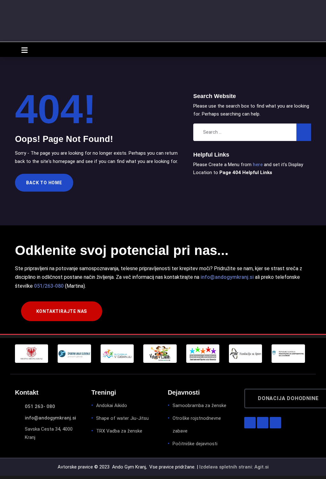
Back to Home (44, 182)
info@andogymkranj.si (227, 277)
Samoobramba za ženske (199, 405)
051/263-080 (49, 286)
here (258, 164)
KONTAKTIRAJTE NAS (61, 311)
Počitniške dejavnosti (195, 444)
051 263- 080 (40, 406)
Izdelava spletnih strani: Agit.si (234, 467)
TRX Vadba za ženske (119, 431)
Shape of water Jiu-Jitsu (122, 418)
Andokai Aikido (111, 405)
